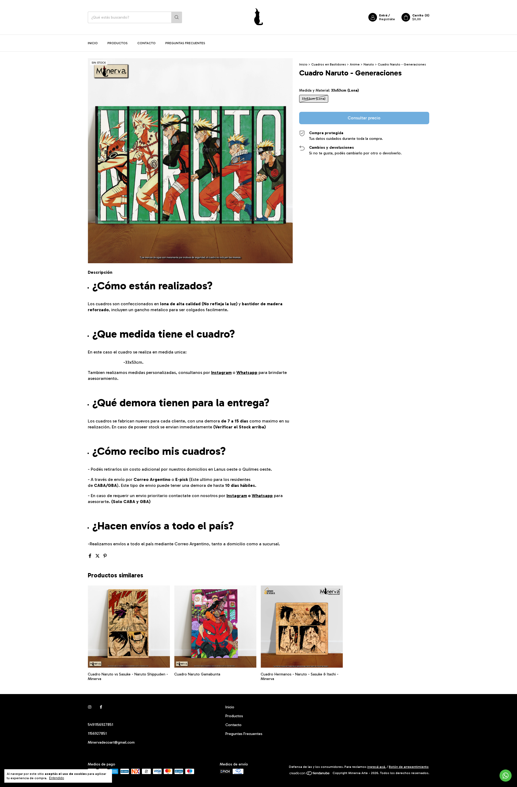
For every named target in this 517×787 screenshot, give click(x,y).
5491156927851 (100, 724)
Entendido (56, 778)
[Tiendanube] (310, 774)
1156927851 (97, 733)
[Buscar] (176, 17)
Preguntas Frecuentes (185, 43)
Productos (117, 43)
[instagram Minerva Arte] (90, 707)
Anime (355, 64)
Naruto (369, 64)
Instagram (221, 372)
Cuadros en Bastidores (328, 64)
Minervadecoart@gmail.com (111, 742)
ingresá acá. (376, 767)
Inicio (93, 43)
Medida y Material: (329, 90)
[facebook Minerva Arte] (101, 707)
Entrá (383, 15)
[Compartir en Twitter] (98, 556)
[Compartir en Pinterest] (105, 556)
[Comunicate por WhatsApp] (505, 775)
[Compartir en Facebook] (90, 556)
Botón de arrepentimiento (409, 767)
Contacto (146, 43)
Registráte (387, 19)
